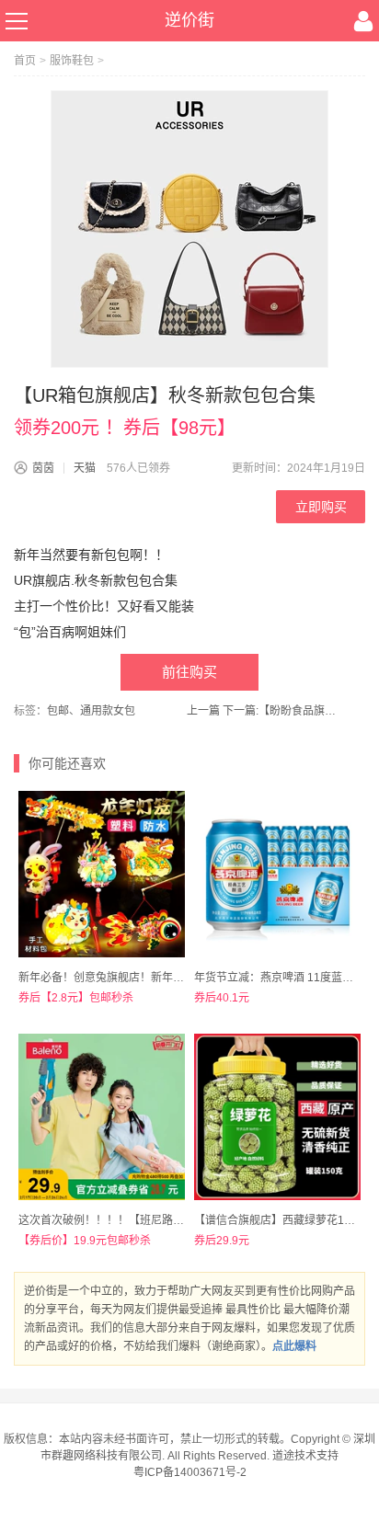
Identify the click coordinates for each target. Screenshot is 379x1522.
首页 (25, 60)
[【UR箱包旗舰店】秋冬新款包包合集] (189, 229)
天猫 (85, 468)
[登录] (363, 21)
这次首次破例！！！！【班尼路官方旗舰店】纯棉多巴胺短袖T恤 (176, 1220)
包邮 (58, 710)
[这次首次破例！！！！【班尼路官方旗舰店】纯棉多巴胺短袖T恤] (101, 1117)
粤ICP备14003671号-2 (190, 1472)
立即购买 (321, 506)
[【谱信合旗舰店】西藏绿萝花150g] (277, 1117)
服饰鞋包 (72, 60)
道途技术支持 (305, 1455)
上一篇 (203, 710)
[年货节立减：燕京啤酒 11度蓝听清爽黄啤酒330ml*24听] (277, 874)
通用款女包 (107, 710)
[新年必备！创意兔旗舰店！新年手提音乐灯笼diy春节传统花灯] (101, 874)
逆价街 (189, 20)
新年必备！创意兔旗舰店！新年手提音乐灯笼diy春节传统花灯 (169, 977)
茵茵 (43, 468)
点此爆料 (294, 1346)
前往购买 (189, 672)
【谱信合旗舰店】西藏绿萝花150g (278, 1220)
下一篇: (282, 710)
